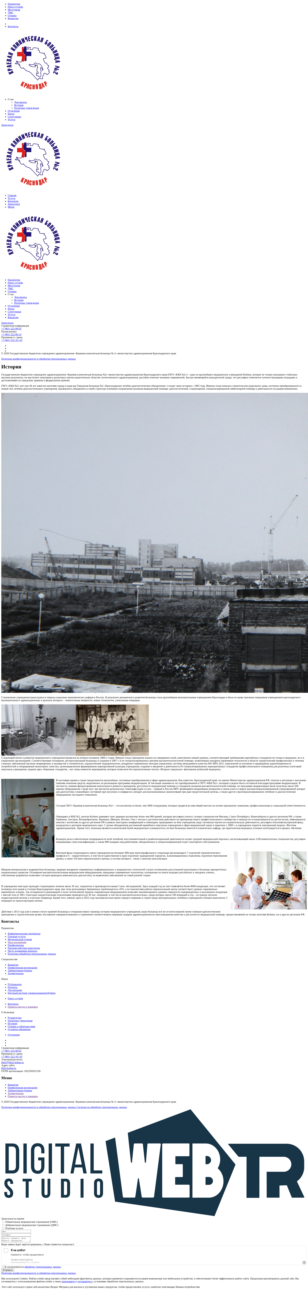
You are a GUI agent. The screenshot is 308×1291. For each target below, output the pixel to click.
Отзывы (12, 15)
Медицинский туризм (20, 939)
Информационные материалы (24, 933)
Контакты (13, 26)
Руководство (14, 1017)
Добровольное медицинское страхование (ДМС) (31, 1225)
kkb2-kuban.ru (8, 1068)
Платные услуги (17, 936)
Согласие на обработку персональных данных (102, 1107)
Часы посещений (17, 942)
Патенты (12, 987)
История (18, 105)
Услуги (11, 119)
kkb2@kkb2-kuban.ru (12, 1062)
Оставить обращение (19, 1029)
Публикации (15, 984)
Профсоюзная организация (22, 967)
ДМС (10, 12)
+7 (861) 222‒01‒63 (11, 340)
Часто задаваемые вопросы (22, 951)
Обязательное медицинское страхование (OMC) (31, 1222)
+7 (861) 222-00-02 (11, 328)
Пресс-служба (15, 6)
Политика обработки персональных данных (32, 953)
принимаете (68, 1281)
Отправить (8, 1270)
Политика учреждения (26, 108)
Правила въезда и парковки (23, 1006)
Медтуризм (14, 9)
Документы (20, 102)
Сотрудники (14, 116)
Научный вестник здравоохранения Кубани (32, 993)
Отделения (14, 111)
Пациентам (14, 4)
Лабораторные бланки (20, 970)
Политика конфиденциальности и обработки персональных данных (38, 358)
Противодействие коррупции (24, 948)
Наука (11, 113)
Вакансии (13, 18)
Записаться (7, 125)
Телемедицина (16, 973)
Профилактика (16, 945)
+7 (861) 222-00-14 (11, 334)
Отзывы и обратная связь (21, 1026)
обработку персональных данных (42, 1266)
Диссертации (15, 990)
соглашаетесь (85, 1281)
